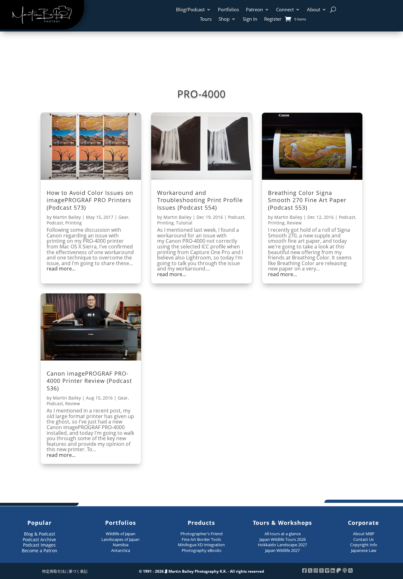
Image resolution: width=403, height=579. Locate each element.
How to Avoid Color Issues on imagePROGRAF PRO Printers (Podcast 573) (90, 200)
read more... (61, 269)
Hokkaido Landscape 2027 (282, 545)
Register (272, 19)
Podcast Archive (39, 539)
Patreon (254, 10)
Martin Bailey (67, 217)
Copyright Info (363, 545)
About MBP (363, 533)
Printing (73, 223)
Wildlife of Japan (120, 533)
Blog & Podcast (39, 534)
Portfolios (228, 10)
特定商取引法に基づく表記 (65, 571)
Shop (224, 19)
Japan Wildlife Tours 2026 (282, 539)
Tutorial (184, 223)
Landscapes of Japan (120, 539)
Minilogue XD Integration (201, 545)
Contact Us (363, 539)
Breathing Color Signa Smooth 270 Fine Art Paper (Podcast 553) (307, 200)
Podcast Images (39, 545)
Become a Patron (39, 550)
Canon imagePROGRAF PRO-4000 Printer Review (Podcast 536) (89, 381)
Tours (206, 19)
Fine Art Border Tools (201, 539)
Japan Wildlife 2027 (282, 550)
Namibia (120, 545)
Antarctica (120, 550)
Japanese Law (363, 550)
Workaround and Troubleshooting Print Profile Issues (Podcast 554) (200, 200)
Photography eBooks (201, 550)
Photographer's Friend (201, 533)
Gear (123, 217)
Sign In (250, 19)
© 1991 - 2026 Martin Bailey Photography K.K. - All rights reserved (201, 571)
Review (294, 223)
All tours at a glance (282, 533)
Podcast (55, 223)
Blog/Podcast (190, 10)
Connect (285, 10)
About (313, 10)
